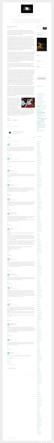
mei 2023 (38, 214)
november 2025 (39, 158)
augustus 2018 (39, 319)
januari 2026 (38, 154)
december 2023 (39, 201)
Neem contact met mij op (41, 78)
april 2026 (38, 149)
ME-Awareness (41, 114)
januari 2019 (38, 310)
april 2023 (38, 216)
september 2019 (39, 295)
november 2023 (39, 203)
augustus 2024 (39, 186)
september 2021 (39, 250)
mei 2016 (38, 366)
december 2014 (39, 398)
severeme (39, 124)
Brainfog (44, 102)
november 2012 (39, 432)
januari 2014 (38, 417)
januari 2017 (38, 353)
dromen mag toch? (39, 108)
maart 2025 (38, 173)
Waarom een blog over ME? (16, 19)
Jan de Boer (12, 352)
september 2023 (39, 207)
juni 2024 (38, 190)
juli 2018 (38, 321)
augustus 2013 (39, 426)
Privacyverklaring (39, 136)
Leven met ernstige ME (25, 19)
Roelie (11, 303)
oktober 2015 (39, 379)
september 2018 (39, 317)
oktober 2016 (39, 357)
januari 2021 (38, 265)
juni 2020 (38, 278)
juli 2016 (38, 362)
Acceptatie (38, 101)
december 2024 (39, 179)
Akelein (11, 287)
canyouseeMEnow (39, 105)
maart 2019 (38, 306)
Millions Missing (38, 117)
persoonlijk (39, 121)
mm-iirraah (11, 184)
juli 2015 (38, 385)
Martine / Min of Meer (13, 274)
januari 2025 (38, 177)
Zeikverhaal (9, 137)
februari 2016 (39, 372)
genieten (45, 108)
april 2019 (38, 304)
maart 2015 (38, 392)
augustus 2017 (39, 340)
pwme (38, 123)
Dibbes (39, 106)
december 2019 (39, 289)
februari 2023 (39, 220)
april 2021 (38, 259)
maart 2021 (38, 261)
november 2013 (39, 420)
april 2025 (38, 171)
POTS (43, 121)
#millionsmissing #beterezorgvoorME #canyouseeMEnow (39, 98)
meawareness (39, 115)
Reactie (32, 374)
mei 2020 (38, 280)
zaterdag (41, 131)
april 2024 (38, 194)
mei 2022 (38, 235)
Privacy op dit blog (30, 22)
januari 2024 (38, 199)
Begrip (44, 101)
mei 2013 (38, 430)
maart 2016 (38, 370)
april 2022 (38, 237)
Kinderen (41, 111)
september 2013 (39, 424)
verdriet (43, 130)
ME (38, 114)
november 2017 (39, 334)
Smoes (38, 130)
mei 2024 (38, 192)
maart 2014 (38, 413)
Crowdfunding (43, 105)
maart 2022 (38, 239)
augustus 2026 (39, 141)
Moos (41, 117)
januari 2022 (38, 242)
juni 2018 (38, 323)
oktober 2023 (39, 205)
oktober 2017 (39, 336)
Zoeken (38, 26)
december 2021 (39, 244)
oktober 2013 (39, 422)
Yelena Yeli (11, 170)
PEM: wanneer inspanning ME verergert (20, 22)
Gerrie (38, 109)
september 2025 (39, 162)
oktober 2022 (39, 227)
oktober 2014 (39, 402)
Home (10, 19)
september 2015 (39, 381)
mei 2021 (38, 257)
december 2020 (39, 267)
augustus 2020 (39, 274)
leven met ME (41, 112)
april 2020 (38, 282)
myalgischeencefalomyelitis (42, 118)
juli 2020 (38, 276)
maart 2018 (38, 327)
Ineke (11, 258)
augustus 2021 (39, 252)
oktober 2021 (39, 248)
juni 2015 (38, 387)
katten (13, 126)
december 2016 (39, 355)
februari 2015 (39, 394)
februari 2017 (39, 351)
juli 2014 (38, 407)
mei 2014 (38, 411)
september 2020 (39, 272)
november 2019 (39, 291)
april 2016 (38, 368)
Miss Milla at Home (13, 323)
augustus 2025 (39, 164)
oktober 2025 (39, 160)
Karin (11, 198)
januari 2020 (38, 287)
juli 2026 (38, 143)
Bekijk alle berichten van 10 (16, 133)
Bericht (38, 66)
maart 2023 (38, 218)
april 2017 (38, 347)
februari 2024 (39, 197)
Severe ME (43, 124)
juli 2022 (38, 233)
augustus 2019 (39, 297)
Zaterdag (34, 137)
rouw (41, 123)
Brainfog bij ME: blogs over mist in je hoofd (37, 19)
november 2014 (39, 400)
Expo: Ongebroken (37, 22)
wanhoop (38, 131)
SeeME (43, 123)
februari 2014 (39, 415)
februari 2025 (39, 175)
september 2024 (39, 184)
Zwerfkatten (16, 126)
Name (39, 55)
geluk (43, 108)
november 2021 (39, 246)
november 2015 (39, 377)
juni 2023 (38, 212)
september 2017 (39, 338)
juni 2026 (38, 145)
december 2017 (39, 332)
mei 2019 (38, 302)
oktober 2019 (39, 293)
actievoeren (41, 101)
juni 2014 (38, 409)
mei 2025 (38, 169)
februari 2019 (39, 308)
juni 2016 (38, 364)
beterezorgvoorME (39, 102)
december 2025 (39, 156)
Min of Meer (27, 14)
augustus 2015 (39, 383)
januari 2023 (38, 222)
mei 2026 (38, 147)
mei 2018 (38, 325)
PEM (42, 120)
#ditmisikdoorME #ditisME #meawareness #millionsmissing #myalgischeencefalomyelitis (41, 94)
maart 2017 (38, 349)
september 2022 (39, 229)
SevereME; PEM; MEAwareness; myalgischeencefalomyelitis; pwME (41, 127)
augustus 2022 (39, 231)
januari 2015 (38, 396)
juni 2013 (38, 428)
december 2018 (39, 312)
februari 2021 (39, 263)
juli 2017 (38, 342)
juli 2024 (38, 188)
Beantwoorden (9, 154)
